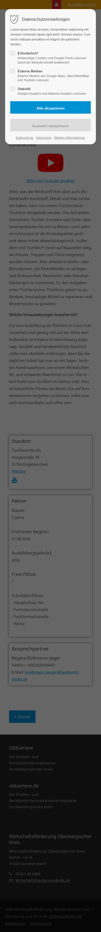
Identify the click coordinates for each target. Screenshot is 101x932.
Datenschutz (24, 138)
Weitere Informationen (69, 138)
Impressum (44, 138)
